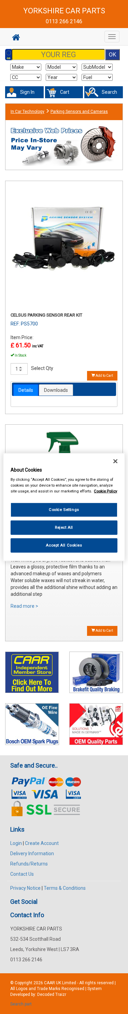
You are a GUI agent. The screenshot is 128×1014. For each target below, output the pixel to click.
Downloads (56, 390)
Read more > (24, 606)
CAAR (49, 982)
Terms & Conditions (65, 888)
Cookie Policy (105, 491)
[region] (64, 507)
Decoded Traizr (51, 994)
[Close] (115, 461)
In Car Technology (27, 111)
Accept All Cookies (64, 545)
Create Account (42, 843)
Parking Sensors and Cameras (79, 111)
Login (16, 843)
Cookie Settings (64, 509)
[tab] (25, 390)
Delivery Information (32, 853)
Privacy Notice (25, 888)
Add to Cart (104, 375)
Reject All (64, 527)
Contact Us (22, 874)
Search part (21, 1004)
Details (25, 390)
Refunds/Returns (29, 864)
